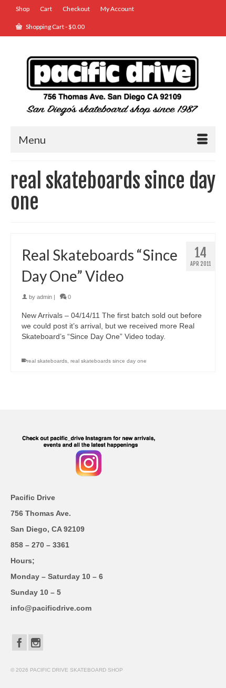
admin (44, 297)
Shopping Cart (55, 27)
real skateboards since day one (108, 361)
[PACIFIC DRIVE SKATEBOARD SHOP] (113, 85)
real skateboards (47, 361)
